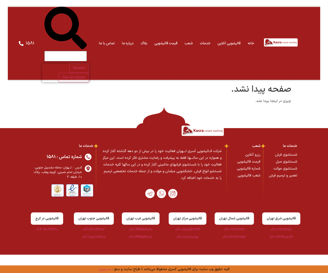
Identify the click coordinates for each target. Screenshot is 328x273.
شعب (189, 43)
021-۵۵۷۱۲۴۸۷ (94, 237)
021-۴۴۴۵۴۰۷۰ (140, 237)
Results (79, 68)
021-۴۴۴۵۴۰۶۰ (140, 229)
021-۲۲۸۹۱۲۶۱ (234, 229)
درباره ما (128, 43)
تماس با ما (107, 43)
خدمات (205, 43)
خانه (251, 43)
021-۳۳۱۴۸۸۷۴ (281, 237)
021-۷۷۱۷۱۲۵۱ (281, 229)
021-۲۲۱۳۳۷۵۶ (234, 237)
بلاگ (144, 43)
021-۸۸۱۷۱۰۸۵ (187, 237)
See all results (73, 77)
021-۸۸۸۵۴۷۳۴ (187, 229)
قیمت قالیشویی (165, 43)
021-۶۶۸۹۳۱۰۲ (94, 229)
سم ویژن (104, 269)
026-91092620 (47, 229)
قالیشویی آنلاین (229, 43)
